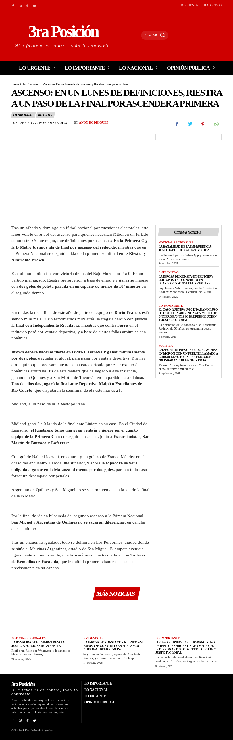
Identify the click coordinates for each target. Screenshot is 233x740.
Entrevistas (169, 272)
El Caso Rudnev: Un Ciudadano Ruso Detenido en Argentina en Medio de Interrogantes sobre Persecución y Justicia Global (188, 315)
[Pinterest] (203, 124)
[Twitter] (34, 5)
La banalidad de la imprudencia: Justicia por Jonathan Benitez (186, 248)
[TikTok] (27, 5)
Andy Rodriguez (93, 122)
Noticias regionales (176, 242)
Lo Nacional (31, 84)
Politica (166, 345)
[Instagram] (20, 5)
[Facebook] (13, 5)
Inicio (15, 84)
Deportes (45, 115)
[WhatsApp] (216, 124)
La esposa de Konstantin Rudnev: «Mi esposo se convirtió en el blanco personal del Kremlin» (186, 280)
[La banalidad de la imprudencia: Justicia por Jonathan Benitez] (44, 619)
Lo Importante (171, 305)
